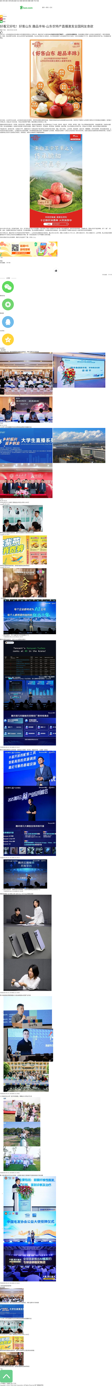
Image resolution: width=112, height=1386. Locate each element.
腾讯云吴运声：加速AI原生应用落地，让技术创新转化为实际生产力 (22, 889)
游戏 (12, 1)
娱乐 (7, 1)
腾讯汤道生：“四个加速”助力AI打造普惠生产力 (16, 635)
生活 (18, 1)
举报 (1, 261)
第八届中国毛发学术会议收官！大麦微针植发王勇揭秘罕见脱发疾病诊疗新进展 (21, 1175)
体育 (9, 1)
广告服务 (8, 1383)
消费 (32, 1)
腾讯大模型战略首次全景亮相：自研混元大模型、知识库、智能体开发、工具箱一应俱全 (24, 750)
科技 (37, 1)
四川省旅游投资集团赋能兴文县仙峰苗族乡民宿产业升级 (15, 995)
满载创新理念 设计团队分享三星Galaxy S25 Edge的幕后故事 (16, 894)
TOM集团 (2, 1383)
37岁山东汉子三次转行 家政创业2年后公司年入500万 (14, 502)
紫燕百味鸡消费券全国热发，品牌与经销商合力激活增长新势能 (17, 532)
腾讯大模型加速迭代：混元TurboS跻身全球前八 (13, 639)
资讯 (4, 1)
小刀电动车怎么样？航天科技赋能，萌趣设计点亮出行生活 (16, 1096)
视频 (23, 1)
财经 (26, 1)
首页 (1, 1)
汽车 (35, 1)
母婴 (21, 1)
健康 (29, 1)
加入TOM (13, 1383)
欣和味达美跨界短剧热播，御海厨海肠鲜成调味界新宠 (14, 565)
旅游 (15, 1)
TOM (5, 30)
